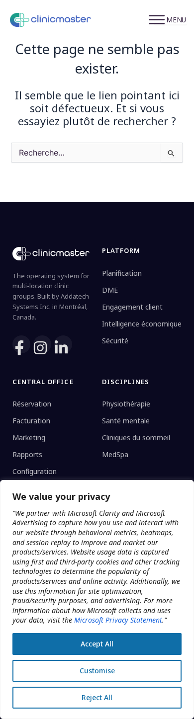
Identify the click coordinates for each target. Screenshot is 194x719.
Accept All (97, 643)
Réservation (31, 403)
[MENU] (170, 19)
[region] (97, 599)
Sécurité (115, 340)
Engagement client (132, 307)
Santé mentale (126, 420)
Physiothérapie (126, 403)
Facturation (31, 420)
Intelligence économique (142, 323)
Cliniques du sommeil (136, 437)
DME (110, 290)
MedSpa (115, 454)
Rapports (27, 454)
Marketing (28, 437)
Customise (97, 670)
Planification (122, 273)
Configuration (34, 471)
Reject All (97, 697)
